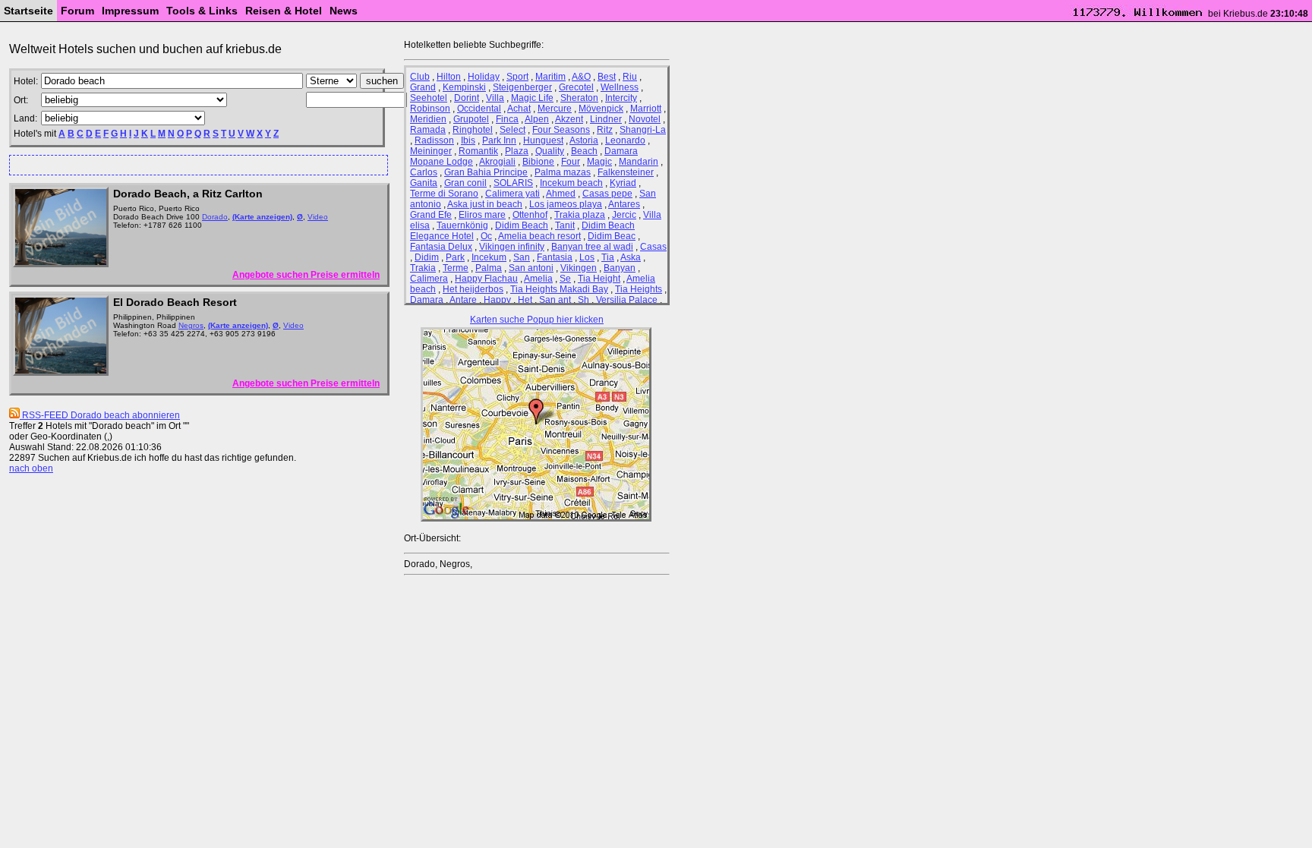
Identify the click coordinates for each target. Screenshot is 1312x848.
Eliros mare (482, 215)
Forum (77, 11)
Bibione (538, 161)
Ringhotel (473, 130)
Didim (427, 257)
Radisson (434, 140)
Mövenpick (601, 108)
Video (318, 217)
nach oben (31, 468)
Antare (463, 300)
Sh (583, 300)
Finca (507, 119)
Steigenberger (522, 87)
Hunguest (543, 140)
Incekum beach (571, 183)
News (344, 11)
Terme (455, 268)
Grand (423, 87)
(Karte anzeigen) (262, 217)
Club (420, 76)
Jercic (624, 215)
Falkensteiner (626, 172)
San (521, 257)
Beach (584, 151)
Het (525, 300)
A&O (581, 76)
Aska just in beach (484, 204)
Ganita (423, 183)
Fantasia (554, 257)
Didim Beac (612, 236)
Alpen (537, 119)
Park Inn (499, 140)
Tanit (565, 225)
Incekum (489, 257)
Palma (488, 268)
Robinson (430, 108)
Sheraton (579, 98)
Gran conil (465, 183)
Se (565, 278)
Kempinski (464, 87)
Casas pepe (607, 193)
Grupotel (471, 119)
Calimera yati (512, 193)
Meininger (431, 151)
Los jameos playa (565, 204)
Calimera (429, 278)
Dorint (466, 98)
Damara (426, 300)
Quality (549, 151)
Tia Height (599, 278)
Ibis (468, 140)
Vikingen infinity (511, 246)
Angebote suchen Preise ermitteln (306, 275)
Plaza (516, 151)
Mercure (555, 108)
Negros (190, 325)
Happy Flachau (486, 278)
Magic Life (532, 98)
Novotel (645, 119)
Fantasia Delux (441, 246)
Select (512, 130)
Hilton (449, 76)
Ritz (605, 130)
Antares (624, 204)
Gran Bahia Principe (486, 172)
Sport (517, 76)
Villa (495, 98)
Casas (653, 246)
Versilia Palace (627, 300)
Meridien (428, 119)
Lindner (606, 119)
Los (586, 257)
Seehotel (428, 98)
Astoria (583, 140)
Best (607, 76)
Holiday (484, 76)
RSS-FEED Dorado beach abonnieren (100, 415)
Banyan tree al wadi (592, 246)
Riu (630, 76)
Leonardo (625, 140)
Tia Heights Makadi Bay (559, 289)
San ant (555, 300)
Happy (497, 300)
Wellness (620, 87)
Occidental (479, 108)
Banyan (620, 268)
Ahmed (561, 193)
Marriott (645, 108)
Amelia (538, 278)
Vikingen (578, 268)
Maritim (550, 76)
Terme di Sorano (444, 193)
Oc (486, 236)
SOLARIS (513, 183)
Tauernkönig (462, 225)
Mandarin (638, 161)
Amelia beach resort (539, 236)
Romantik (478, 151)
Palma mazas (563, 172)
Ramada (428, 130)
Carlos (423, 172)
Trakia (423, 268)
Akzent (569, 119)
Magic (599, 161)
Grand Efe (431, 215)
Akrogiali (497, 161)
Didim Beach (521, 225)
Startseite (28, 11)
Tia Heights (638, 289)
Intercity (621, 98)
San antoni (531, 268)
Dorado (215, 217)
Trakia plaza (579, 215)
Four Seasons (561, 130)
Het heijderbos (473, 289)
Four (570, 161)
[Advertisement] (192, 164)
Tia (607, 257)
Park (455, 257)
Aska (630, 257)
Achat (519, 108)
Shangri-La (643, 130)
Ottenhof (529, 215)
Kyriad (623, 183)
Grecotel (576, 87)
